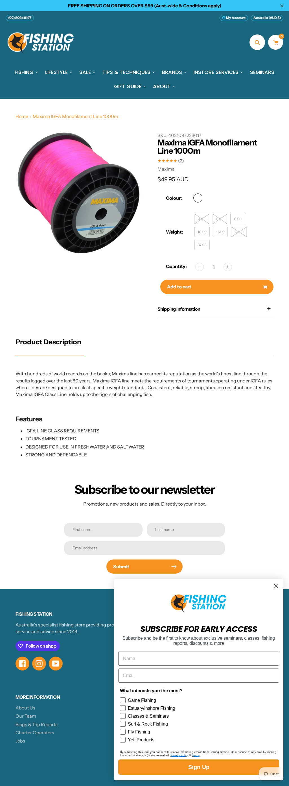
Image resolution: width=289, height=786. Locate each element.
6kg (220, 219)
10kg (202, 232)
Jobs (20, 741)
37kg (202, 245)
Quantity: (176, 266)
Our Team (26, 716)
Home (22, 116)
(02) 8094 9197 (19, 18)
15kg (220, 232)
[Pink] (197, 198)
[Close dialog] (276, 586)
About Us (25, 708)
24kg (239, 232)
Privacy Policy (179, 755)
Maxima (166, 169)
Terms (196, 755)
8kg (238, 219)
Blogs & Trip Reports (37, 724)
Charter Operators (35, 732)
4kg (201, 219)
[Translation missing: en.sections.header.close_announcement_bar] (282, 5)
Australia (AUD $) (267, 18)
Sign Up (198, 767)
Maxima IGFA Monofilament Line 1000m (75, 116)
